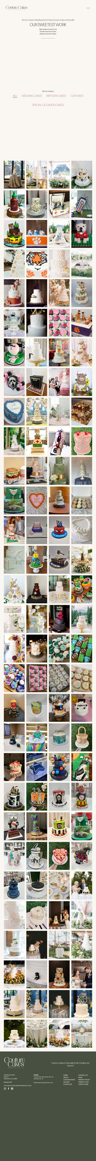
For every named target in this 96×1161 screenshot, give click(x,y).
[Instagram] (5, 1088)
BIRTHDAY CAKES (56, 96)
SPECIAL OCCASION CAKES (48, 105)
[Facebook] (8, 1088)
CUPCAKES (76, 96)
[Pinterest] (12, 1088)
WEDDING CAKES (32, 96)
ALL (15, 96)
